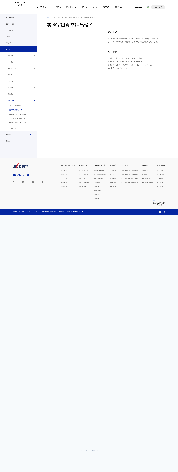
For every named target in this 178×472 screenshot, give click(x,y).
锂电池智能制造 (11, 18)
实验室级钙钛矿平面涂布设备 (17, 122)
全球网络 (145, 170)
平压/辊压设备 (12, 68)
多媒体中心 (113, 186)
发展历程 (64, 174)
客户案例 (113, 178)
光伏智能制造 (10, 30)
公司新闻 (113, 170)
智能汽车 (8, 43)
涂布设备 (10, 62)
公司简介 (64, 170)
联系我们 (106, 7)
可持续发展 (57, 7)
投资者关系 (118, 7)
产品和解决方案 (71, 7)
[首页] (49, 17)
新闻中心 (85, 7)
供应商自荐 (146, 178)
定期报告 (160, 178)
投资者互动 (160, 182)
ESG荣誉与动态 (84, 182)
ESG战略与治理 (84, 170)
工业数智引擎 (12, 128)
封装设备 (10, 75)
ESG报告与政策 (84, 186)
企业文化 (64, 186)
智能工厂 (8, 141)
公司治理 (160, 170)
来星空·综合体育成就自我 (129, 170)
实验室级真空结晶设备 (15, 110)
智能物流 (8, 135)
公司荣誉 (64, 178)
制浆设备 (10, 55)
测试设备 (10, 94)
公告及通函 (160, 174)
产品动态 (113, 174)
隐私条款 (21, 211)
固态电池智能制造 (11, 24)
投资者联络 (160, 186)
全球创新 (64, 182)
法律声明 (28, 211)
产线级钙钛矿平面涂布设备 (17, 118)
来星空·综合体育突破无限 (129, 174)
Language (138, 7)
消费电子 (8, 37)
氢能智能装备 (10, 49)
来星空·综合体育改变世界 (129, 182)
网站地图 (15, 211)
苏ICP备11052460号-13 (77, 211)
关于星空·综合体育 (42, 7)
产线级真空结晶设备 (15, 105)
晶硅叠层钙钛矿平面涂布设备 (17, 114)
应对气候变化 (83, 174)
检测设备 (10, 81)
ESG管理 (82, 178)
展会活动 (113, 182)
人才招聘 (95, 7)
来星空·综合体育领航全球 (129, 178)
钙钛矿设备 (11, 100)
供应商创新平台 (147, 182)
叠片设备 (10, 87)
